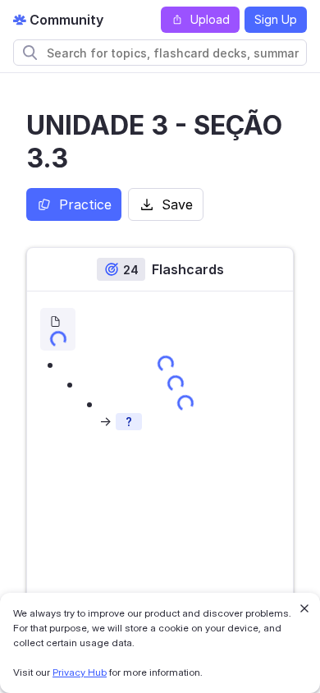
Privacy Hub (80, 672)
